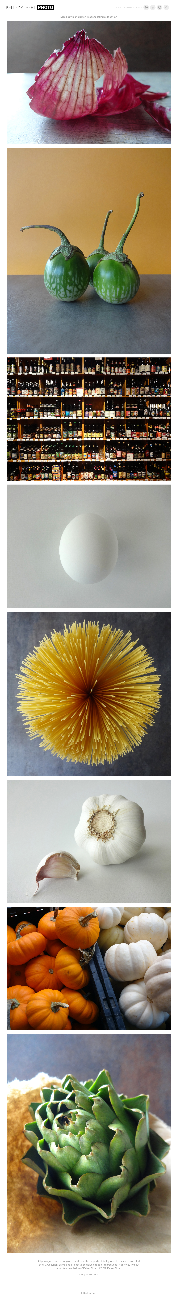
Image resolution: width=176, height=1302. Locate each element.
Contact (137, 7)
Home (118, 7)
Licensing (127, 7)
